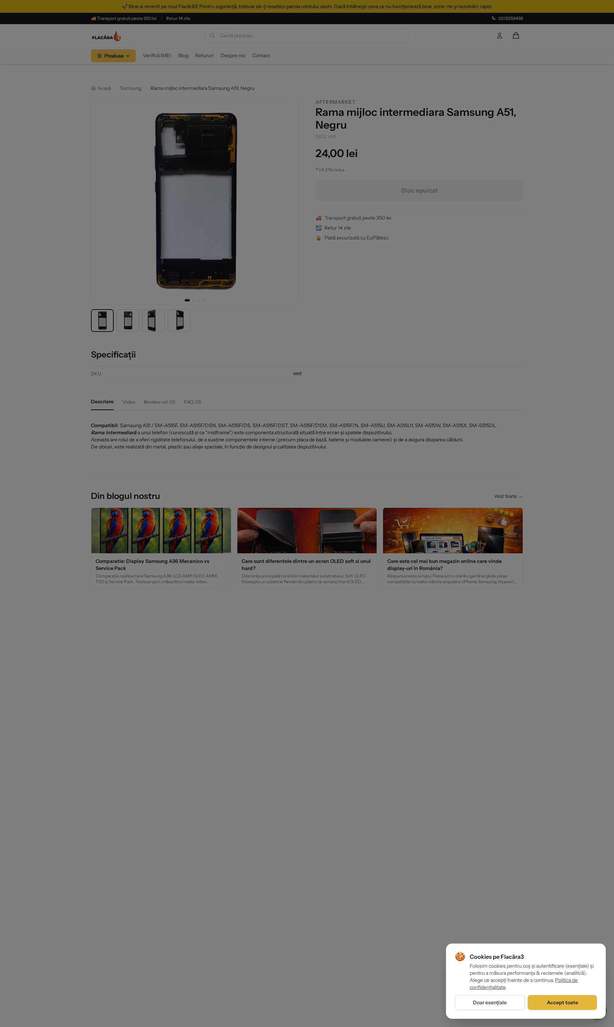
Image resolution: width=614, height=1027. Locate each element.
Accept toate (562, 1002)
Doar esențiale (490, 1002)
